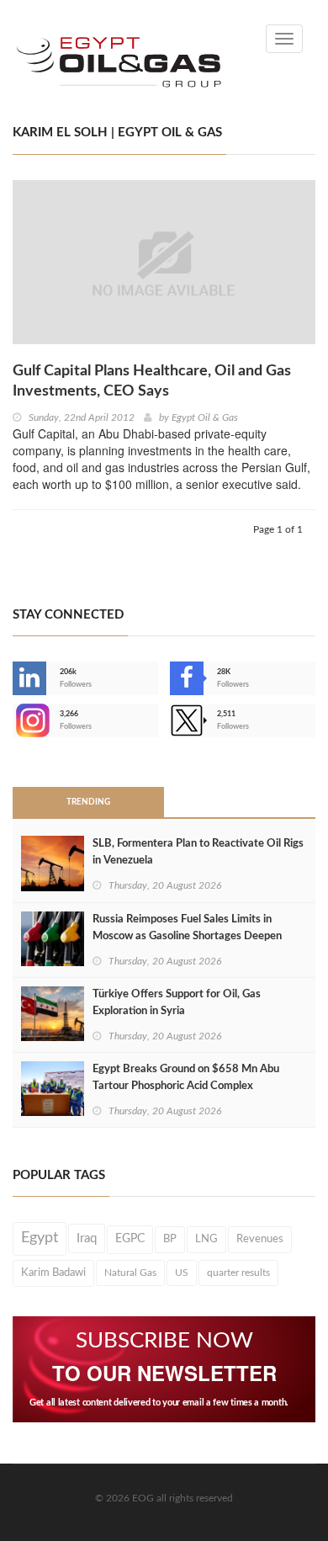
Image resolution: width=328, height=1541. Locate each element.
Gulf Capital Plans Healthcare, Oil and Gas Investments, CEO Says (152, 381)
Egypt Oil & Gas (205, 417)
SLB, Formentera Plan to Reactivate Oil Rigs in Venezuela (198, 852)
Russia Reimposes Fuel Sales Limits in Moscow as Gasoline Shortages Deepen (187, 928)
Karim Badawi (53, 1272)
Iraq (87, 1238)
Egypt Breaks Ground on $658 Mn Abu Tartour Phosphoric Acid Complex (186, 1078)
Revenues (259, 1239)
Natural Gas (130, 1272)
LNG (206, 1239)
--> (14, 720)
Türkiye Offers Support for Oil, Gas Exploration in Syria (177, 1003)
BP (170, 1239)
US (181, 1272)
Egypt (39, 1238)
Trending (88, 802)
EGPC (130, 1239)
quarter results (238, 1272)
